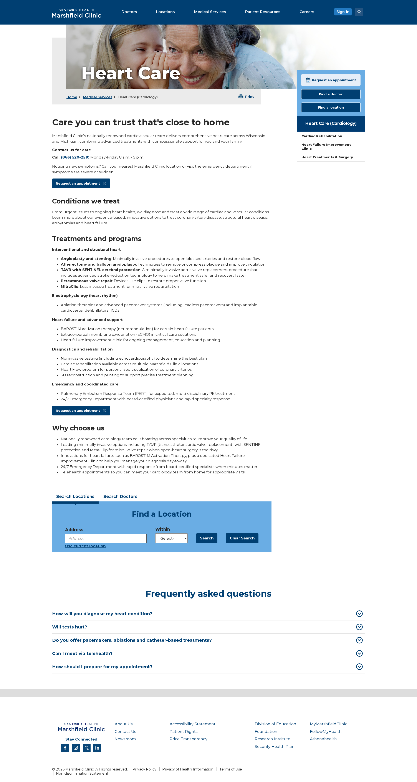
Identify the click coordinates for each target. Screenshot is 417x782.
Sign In (342, 12)
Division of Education (275, 723)
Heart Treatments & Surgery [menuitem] (327, 157)
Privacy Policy (144, 769)
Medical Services (97, 97)
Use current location (85, 546)
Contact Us (125, 731)
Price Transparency (188, 738)
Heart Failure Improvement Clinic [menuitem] (326, 146)
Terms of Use (230, 769)
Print (249, 96)
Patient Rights (184, 731)
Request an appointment (78, 183)
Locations (75, 496)
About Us (124, 723)
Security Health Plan (275, 746)
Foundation (266, 731)
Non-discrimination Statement (82, 773)
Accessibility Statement (192, 723)
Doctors (120, 496)
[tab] (75, 498)
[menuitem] (129, 11)
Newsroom (125, 738)
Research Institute (272, 738)
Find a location (331, 107)
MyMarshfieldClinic (328, 723)
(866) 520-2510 (75, 157)
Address (74, 529)
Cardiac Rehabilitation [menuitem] (321, 136)
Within (162, 529)
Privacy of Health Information (187, 769)
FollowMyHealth (326, 731)
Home (71, 97)
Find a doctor (331, 94)
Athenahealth (323, 738)
